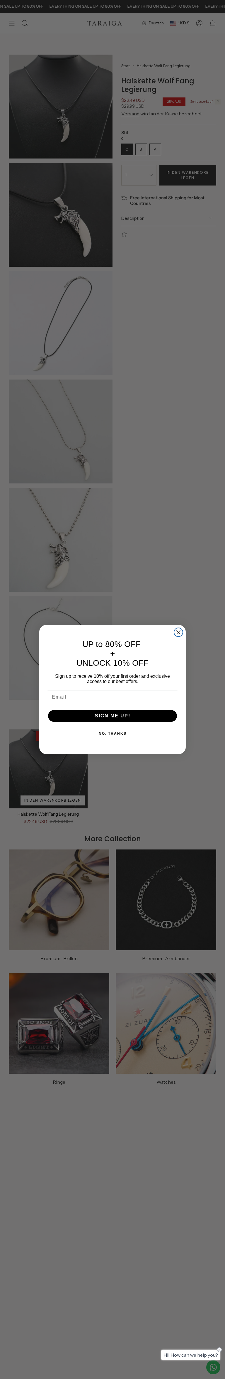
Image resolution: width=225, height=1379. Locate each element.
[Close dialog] (178, 632)
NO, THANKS (113, 733)
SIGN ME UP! (112, 715)
